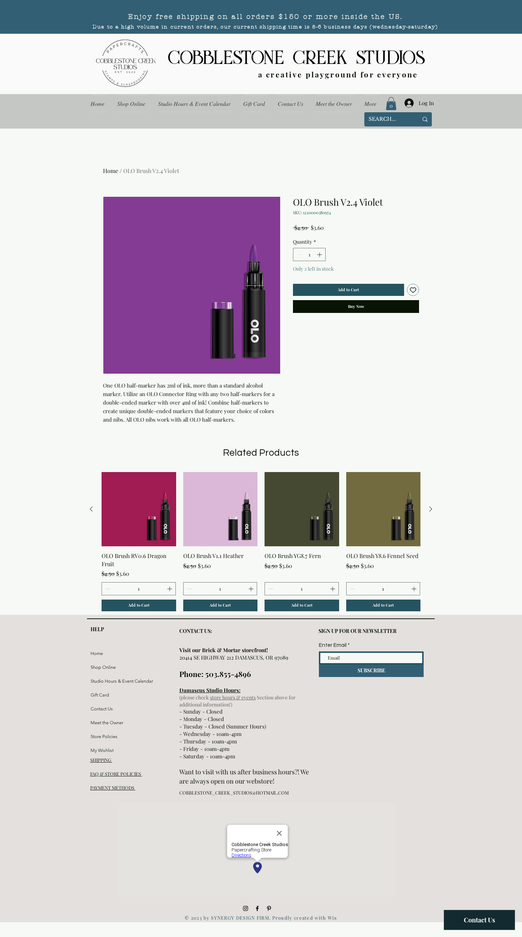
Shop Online (103, 667)
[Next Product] (430, 509)
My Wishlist (102, 750)
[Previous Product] (91, 509)
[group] (261, 542)
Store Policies (104, 736)
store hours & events (233, 697)
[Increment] (320, 254)
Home (110, 170)
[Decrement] (298, 254)
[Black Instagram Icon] (245, 908)
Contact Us (102, 708)
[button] (391, 103)
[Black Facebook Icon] (257, 908)
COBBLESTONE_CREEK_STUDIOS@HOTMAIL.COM (234, 793)
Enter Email (333, 645)
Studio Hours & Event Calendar (107, 681)
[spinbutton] (309, 254)
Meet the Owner (107, 722)
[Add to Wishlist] (413, 290)
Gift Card (100, 695)
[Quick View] (139, 509)
